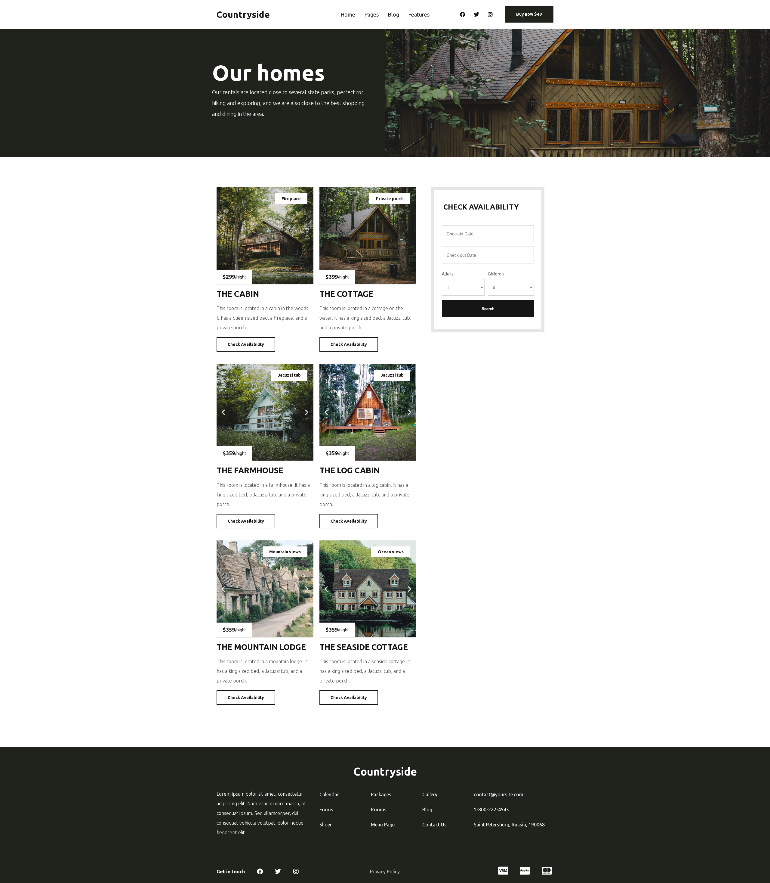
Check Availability (246, 344)
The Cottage (346, 293)
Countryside (243, 14)
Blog (393, 14)
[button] (223, 412)
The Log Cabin (349, 470)
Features (419, 14)
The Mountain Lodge (261, 646)
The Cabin (238, 293)
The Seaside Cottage (363, 646)
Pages (371, 14)
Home (347, 14)
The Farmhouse (250, 470)
